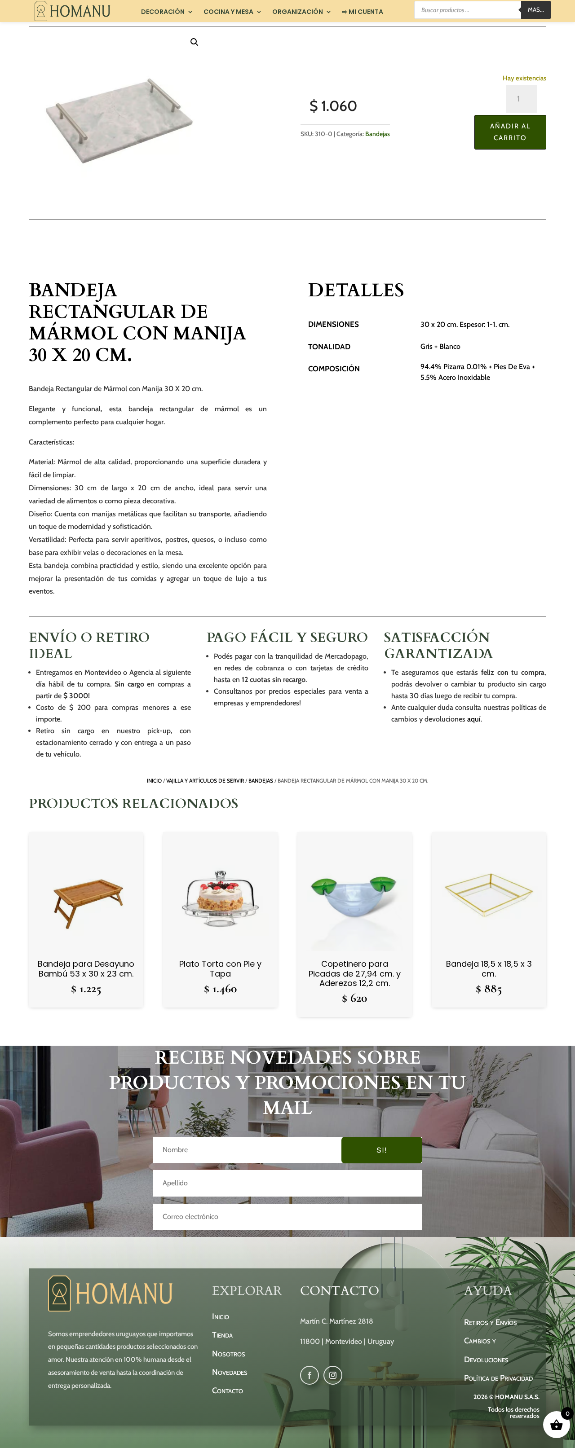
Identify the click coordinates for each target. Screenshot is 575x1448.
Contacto (227, 1390)
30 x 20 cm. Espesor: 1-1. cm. (464, 324)
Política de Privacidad (498, 1378)
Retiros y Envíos (490, 1322)
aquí (474, 719)
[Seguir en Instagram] (332, 1375)
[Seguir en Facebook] (309, 1375)
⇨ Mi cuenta (362, 12)
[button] (194, 42)
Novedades (230, 1372)
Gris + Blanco (440, 346)
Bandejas (377, 134)
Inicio (154, 780)
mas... (536, 9)
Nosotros (228, 1354)
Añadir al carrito (510, 132)
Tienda (222, 1335)
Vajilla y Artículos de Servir (205, 780)
